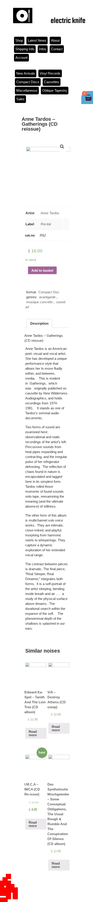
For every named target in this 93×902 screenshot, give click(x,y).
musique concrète (39, 302)
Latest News (37, 40)
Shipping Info (24, 49)
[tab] (39, 323)
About (55, 40)
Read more (33, 733)
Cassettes (51, 82)
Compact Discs (27, 82)
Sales (20, 99)
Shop (19, 40)
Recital (46, 224)
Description (39, 323)
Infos (42, 49)
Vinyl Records (50, 73)
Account (21, 57)
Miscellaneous (26, 90)
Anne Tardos (50, 213)
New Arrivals (25, 73)
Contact (57, 49)
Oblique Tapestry (54, 90)
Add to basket (42, 270)
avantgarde (47, 297)
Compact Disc (49, 292)
